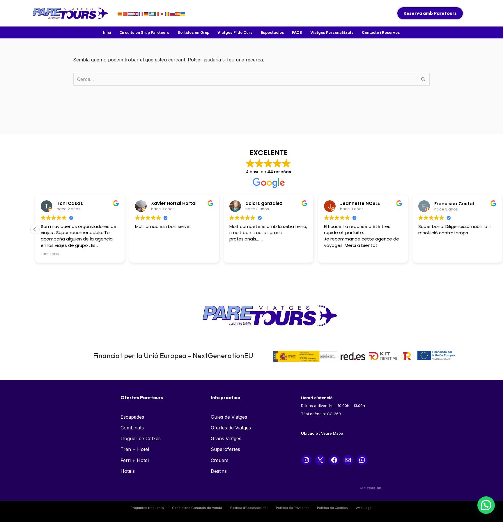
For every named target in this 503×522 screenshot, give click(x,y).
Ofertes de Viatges (231, 428)
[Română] (167, 13)
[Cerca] (423, 79)
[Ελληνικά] (151, 13)
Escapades (132, 417)
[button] (35, 229)
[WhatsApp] (362, 460)
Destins (219, 471)
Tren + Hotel (135, 449)
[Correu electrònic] (348, 460)
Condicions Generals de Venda (197, 508)
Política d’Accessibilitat (249, 508)
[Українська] (183, 13)
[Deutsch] (146, 13)
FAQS (297, 32)
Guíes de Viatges (229, 417)
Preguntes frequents (147, 508)
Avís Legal (364, 508)
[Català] (120, 13)
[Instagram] (306, 460)
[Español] (177, 13)
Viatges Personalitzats (332, 32)
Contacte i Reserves (381, 32)
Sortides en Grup (193, 32)
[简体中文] (125, 13)
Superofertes (225, 449)
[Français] (141, 13)
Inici (107, 32)
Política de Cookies (332, 508)
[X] (320, 460)
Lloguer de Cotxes (141, 438)
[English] (136, 13)
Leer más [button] (50, 253)
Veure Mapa (332, 433)
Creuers (220, 460)
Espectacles (272, 32)
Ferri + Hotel (135, 460)
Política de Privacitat (292, 508)
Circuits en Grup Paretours (144, 32)
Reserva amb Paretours (430, 13)
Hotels (128, 471)
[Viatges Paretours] (69, 13)
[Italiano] (157, 13)
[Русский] (172, 13)
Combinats (132, 428)
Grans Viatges (226, 438)
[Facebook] (334, 460)
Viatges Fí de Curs (234, 32)
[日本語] (162, 13)
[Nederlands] (130, 13)
